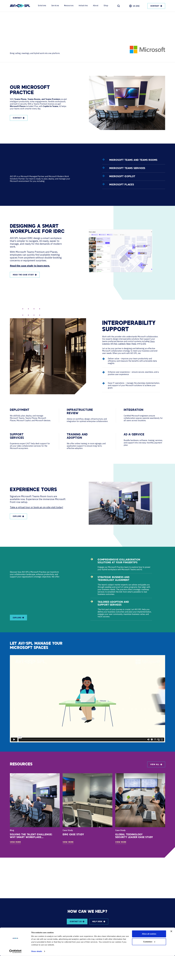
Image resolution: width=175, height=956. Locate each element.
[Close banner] (171, 931)
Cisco (152, 341)
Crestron (106, 343)
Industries (83, 6)
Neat (128, 343)
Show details (36, 951)
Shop (106, 6)
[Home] (20, 6)
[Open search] (118, 6)
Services (55, 6)
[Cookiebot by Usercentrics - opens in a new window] (15, 951)
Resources (68, 6)
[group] (35, 808)
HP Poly (113, 343)
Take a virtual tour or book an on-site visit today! (36, 507)
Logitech (121, 343)
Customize (147, 942)
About (96, 6)
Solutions (42, 6)
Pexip (133, 343)
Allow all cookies (149, 934)
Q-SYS (143, 343)
